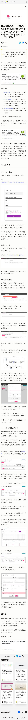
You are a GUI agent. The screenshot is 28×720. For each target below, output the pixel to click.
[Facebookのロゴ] (19, 712)
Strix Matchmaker (8, 108)
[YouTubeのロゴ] (26, 712)
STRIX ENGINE (8, 99)
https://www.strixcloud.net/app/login (14, 255)
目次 (23, 6)
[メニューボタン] (2, 2)
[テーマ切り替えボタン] (26, 2)
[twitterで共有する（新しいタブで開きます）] (26, 43)
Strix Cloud (7, 92)
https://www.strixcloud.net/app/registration (12, 182)
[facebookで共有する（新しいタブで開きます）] (23, 43)
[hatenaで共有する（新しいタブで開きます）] (20, 43)
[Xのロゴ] (22, 712)
